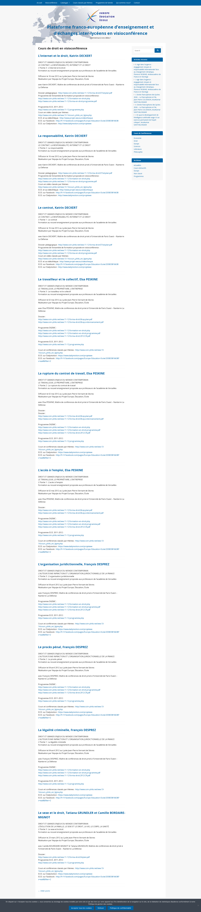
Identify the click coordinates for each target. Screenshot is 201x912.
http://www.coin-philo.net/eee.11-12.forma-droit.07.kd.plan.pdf (85, 93)
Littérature (138, 149)
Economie (137, 138)
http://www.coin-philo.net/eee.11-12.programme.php (61, 109)
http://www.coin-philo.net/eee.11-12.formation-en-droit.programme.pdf (69, 333)
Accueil (39, 3)
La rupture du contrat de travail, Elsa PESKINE (71, 373)
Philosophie (138, 152)
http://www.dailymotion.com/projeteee (74, 123)
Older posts (44, 891)
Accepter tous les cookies (81, 908)
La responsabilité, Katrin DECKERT (62, 136)
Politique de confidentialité (120, 908)
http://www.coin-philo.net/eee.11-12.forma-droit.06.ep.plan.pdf (65, 319)
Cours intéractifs (140, 168)
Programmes (139, 176)
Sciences (137, 146)
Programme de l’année (104, 3)
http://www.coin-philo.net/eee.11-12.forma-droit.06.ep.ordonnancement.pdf (71, 322)
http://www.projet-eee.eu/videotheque (76, 118)
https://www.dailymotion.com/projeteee (75, 355)
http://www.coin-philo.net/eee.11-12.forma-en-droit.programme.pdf (67, 101)
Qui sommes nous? (123, 3)
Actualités (137, 165)
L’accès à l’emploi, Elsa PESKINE (60, 470)
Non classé (138, 173)
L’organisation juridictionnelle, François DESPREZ (73, 564)
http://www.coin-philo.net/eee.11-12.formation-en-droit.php (64, 98)
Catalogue (64, 3)
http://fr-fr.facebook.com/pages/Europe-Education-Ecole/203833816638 (87, 120)
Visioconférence (51, 3)
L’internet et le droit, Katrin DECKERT (65, 56)
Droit (136, 141)
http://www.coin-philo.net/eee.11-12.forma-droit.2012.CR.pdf (64, 336)
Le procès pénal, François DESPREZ (63, 647)
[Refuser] (198, 905)
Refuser (101, 908)
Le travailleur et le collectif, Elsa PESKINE (68, 279)
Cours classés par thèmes (82, 3)
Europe (136, 144)
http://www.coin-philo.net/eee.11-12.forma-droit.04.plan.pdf (64, 857)
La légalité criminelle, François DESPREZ (67, 730)
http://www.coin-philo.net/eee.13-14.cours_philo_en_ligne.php (65, 115)
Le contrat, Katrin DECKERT (57, 207)
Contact (137, 3)
